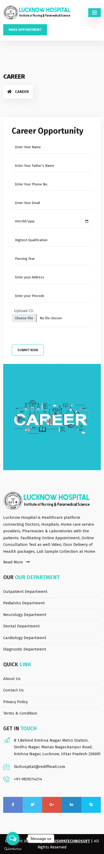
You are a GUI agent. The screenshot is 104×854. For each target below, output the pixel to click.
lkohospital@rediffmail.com (39, 766)
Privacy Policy (15, 701)
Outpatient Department (25, 591)
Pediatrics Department (24, 603)
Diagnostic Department (24, 649)
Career (22, 91)
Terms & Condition (20, 713)
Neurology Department (24, 614)
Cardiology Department (24, 637)
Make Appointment (25, 30)
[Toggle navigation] (94, 12)
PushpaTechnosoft (70, 841)
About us (12, 678)
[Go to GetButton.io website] (12, 848)
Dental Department (21, 626)
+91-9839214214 (28, 779)
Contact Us (13, 690)
